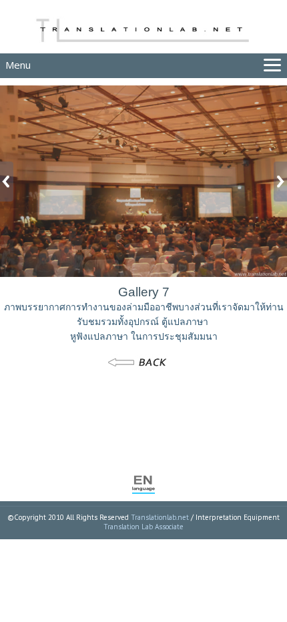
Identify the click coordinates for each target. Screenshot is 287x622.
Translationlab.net (160, 517)
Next (277, 182)
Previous (10, 182)
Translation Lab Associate (143, 526)
